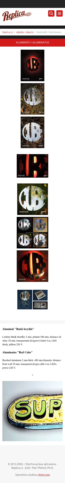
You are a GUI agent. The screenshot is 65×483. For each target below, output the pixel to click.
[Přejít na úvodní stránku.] (33, 17)
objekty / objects (24, 32)
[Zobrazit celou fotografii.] (32, 65)
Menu (59, 13)
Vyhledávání (51, 13)
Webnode (44, 475)
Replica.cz (7, 32)
